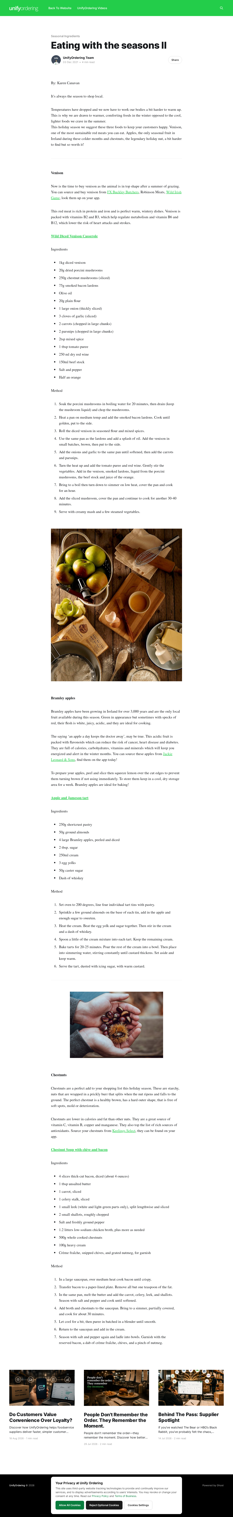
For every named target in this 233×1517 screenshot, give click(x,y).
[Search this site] (221, 8)
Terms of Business (125, 1496)
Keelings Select (123, 1130)
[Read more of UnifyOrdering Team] (56, 60)
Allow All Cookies (70, 1505)
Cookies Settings (138, 1505)
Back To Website (59, 8)
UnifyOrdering (17, 1485)
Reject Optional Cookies (104, 1505)
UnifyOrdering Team (78, 58)
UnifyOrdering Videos (92, 8)
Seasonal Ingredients (65, 36)
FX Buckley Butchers (123, 191)
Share (175, 59)
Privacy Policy (100, 1496)
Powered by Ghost (213, 1485)
